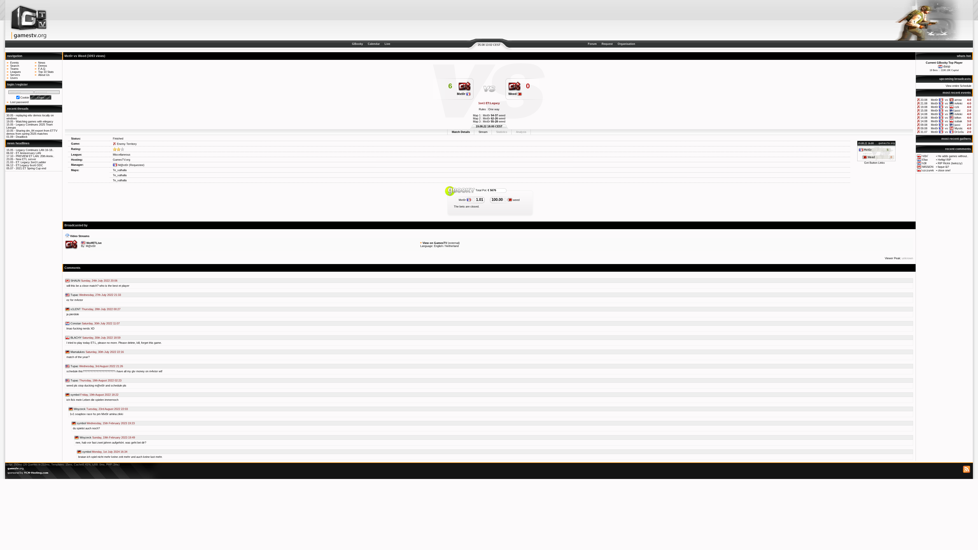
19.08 (923, 106)
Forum (592, 43)
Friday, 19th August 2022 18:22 (99, 394)
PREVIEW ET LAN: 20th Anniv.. (35, 156)
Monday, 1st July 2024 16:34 (109, 451)
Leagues (15, 71)
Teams (14, 68)
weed (516, 199)
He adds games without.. (953, 156)
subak (958, 121)
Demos (42, 65)
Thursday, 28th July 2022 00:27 (101, 309)
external (454, 242)
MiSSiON (927, 166)
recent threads (18, 109)
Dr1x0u (959, 131)
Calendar (374, 43)
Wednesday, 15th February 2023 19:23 (111, 423)
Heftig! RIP (944, 159)
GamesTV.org (121, 159)
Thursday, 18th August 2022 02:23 (100, 380)
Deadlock (22, 136)
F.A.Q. (42, 68)
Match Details (461, 131)
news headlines (18, 143)
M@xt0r (122, 165)
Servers (15, 74)
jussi (957, 110)
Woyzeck (80, 408)
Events (14, 62)
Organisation (626, 43)
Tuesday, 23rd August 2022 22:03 (107, 408)
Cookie (24, 97)
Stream (483, 131)
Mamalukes (78, 351)
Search (14, 65)
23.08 (923, 99)
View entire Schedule (958, 85)
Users (14, 77)
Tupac (74, 294)
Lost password (19, 102)
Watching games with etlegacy (34, 121)
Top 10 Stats (46, 71)
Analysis (521, 131)
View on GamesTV (435, 242)
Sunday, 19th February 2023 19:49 (113, 437)
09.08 (923, 124)
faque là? (943, 166)
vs (946, 99)
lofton (958, 117)
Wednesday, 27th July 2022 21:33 (100, 294)
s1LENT (76, 309)
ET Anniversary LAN (28, 153)
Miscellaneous (121, 154)
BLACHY (76, 337)
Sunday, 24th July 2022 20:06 (99, 280)
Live (387, 43)
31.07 (923, 131)
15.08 (923, 110)
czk (957, 106)
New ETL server (26, 159)
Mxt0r (934, 99)
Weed (512, 94)
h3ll (924, 163)
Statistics (501, 131)
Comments (72, 268)
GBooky (357, 43)
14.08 (923, 114)
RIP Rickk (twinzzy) (950, 163)
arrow (958, 99)
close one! (944, 170)
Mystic (959, 128)
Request (607, 43)
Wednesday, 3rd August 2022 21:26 (101, 366)
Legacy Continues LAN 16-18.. (35, 150)
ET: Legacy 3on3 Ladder (31, 162)
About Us (44, 74)
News (41, 62)
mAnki (958, 103)
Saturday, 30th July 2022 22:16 (105, 351)
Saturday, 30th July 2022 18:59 (101, 337)
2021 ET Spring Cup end (31, 168)
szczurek (928, 170)
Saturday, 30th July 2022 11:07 (101, 323)
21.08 (923, 103)
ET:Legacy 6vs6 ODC (29, 165)
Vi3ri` (925, 156)
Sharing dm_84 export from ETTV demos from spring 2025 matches (31, 132)
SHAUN (75, 280)
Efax (925, 159)
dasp (946, 66)
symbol (75, 394)
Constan (76, 323)
